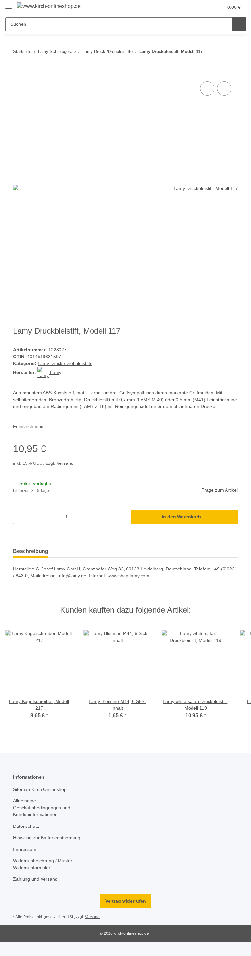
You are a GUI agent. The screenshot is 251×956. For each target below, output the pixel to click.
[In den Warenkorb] (18, 72)
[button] (192, 7)
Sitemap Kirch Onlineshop (40, 789)
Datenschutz (26, 826)
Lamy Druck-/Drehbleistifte (65, 363)
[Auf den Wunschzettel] (224, 88)
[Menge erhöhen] (113, 517)
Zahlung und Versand (35, 879)
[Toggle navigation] (8, 4)
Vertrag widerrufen (125, 900)
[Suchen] (239, 24)
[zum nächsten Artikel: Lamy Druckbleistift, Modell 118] (231, 51)
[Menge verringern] (20, 517)
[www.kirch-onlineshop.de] (49, 6)
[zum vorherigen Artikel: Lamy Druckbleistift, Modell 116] (217, 51)
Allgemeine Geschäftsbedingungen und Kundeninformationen (41, 807)
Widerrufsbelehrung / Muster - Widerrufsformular (44, 864)
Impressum (24, 849)
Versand (65, 463)
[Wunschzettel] (206, 7)
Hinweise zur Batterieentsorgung (46, 837)
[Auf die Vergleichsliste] (207, 88)
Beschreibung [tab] (30, 551)
